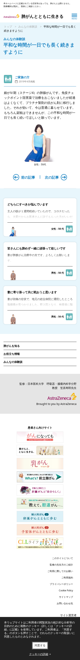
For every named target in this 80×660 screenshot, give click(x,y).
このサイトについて (62, 558)
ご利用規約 (67, 577)
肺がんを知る (11, 346)
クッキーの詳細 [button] (38, 654)
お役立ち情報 (11, 354)
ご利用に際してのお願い (60, 571)
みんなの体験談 (27, 26)
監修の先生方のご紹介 (61, 564)
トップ (8, 26)
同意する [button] (40, 645)
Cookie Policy (66, 590)
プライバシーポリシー (61, 584)
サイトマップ (66, 597)
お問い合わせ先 (65, 603)
